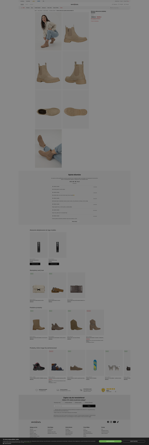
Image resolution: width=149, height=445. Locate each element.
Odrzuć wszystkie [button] (133, 441)
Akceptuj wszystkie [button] (110, 441)
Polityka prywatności (27, 442)
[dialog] (74, 222)
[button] (49, 443)
